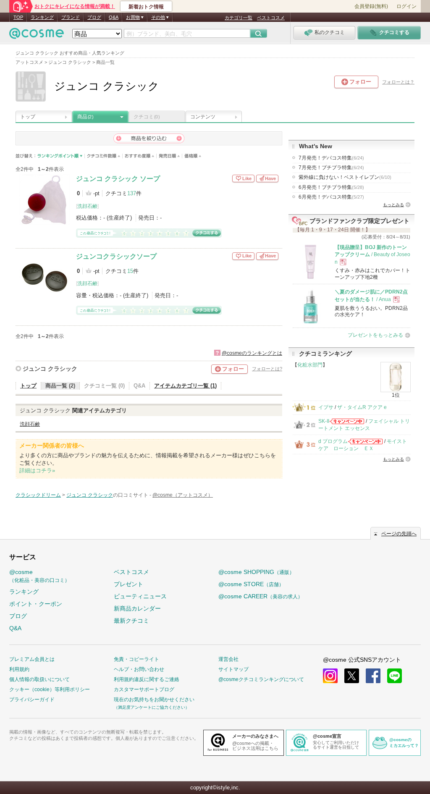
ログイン (406, 6)
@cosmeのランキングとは (252, 353)
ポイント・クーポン (35, 603)
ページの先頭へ (399, 534)
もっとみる (393, 204)
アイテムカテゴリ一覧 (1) (185, 386)
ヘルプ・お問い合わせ (139, 669)
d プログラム (333, 441)
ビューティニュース (140, 596)
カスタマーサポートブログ (144, 689)
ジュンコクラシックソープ (116, 256)
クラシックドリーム (38, 495)
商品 (85, 117)
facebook (373, 675)
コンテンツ (202, 117)
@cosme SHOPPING (256, 572)
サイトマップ (233, 669)
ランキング (42, 17)
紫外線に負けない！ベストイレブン (345, 177)
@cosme (39, 576)
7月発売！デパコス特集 (331, 158)
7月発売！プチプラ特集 (331, 167)
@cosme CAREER (260, 596)
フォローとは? (267, 368)
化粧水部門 (309, 365)
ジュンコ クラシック (50, 368)
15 (130, 271)
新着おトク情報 (146, 7)
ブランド (70, 17)
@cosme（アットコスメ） (182, 495)
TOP (18, 17)
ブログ (94, 17)
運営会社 (228, 659)
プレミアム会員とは (32, 659)
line (394, 675)
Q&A (113, 17)
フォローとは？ (398, 81)
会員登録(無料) (371, 6)
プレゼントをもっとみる (375, 335)
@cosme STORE (251, 584)
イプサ (325, 407)
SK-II (323, 421)
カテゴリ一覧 (238, 17)
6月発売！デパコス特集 (331, 197)
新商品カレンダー (137, 608)
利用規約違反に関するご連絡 (146, 679)
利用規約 (19, 669)
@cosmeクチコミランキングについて (261, 679)
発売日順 (169, 156)
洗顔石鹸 (87, 206)
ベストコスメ (271, 17)
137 (131, 193)
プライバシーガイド (32, 699)
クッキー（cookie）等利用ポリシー (49, 689)
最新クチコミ (131, 620)
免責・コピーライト (136, 659)
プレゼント (128, 584)
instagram (330, 675)
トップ (27, 117)
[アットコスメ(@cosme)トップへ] (36, 35)
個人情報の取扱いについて (39, 679)
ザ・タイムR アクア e (362, 407)
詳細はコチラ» (37, 470)
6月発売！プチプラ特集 (331, 187)
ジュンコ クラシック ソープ (118, 178)
